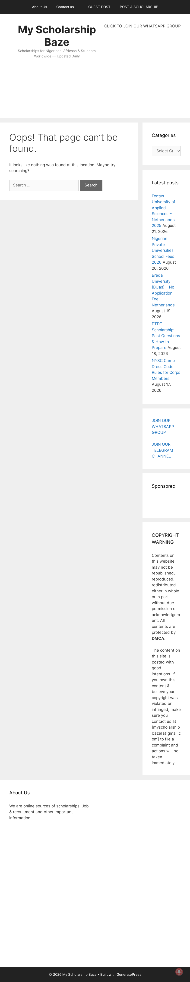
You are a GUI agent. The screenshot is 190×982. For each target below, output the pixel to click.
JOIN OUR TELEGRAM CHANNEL (162, 450)
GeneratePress (129, 974)
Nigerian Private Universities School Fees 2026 (163, 250)
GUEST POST (99, 7)
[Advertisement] (142, 73)
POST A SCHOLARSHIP (139, 7)
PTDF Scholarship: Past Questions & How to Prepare (166, 336)
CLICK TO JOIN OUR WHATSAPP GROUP (142, 26)
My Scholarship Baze (57, 35)
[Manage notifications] (179, 971)
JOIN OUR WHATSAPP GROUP (163, 426)
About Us (39, 7)
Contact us (65, 7)
